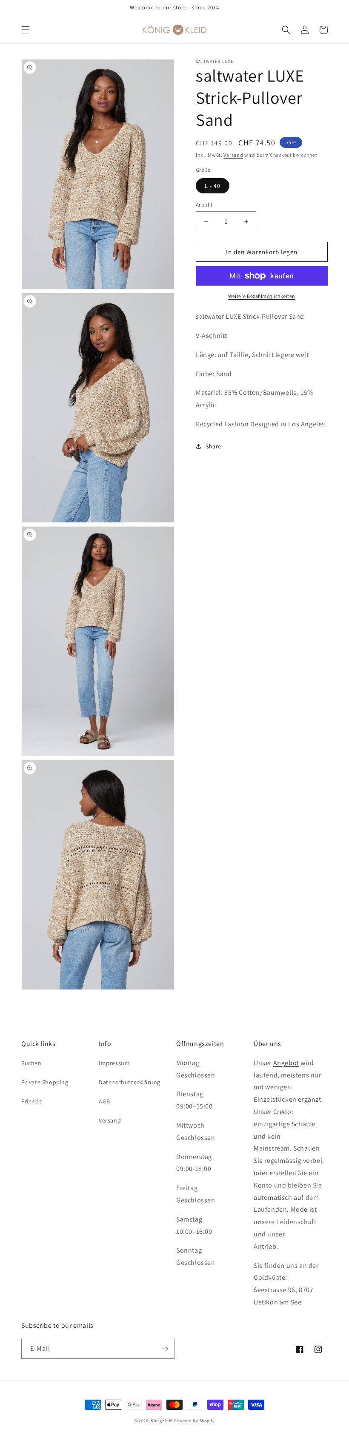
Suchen (31, 1063)
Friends (31, 1101)
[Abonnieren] (164, 1349)
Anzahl (204, 204)
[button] (25, 29)
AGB (104, 1101)
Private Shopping (45, 1082)
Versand (233, 155)
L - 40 (212, 186)
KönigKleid (162, 1420)
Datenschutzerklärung (129, 1082)
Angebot (286, 1062)
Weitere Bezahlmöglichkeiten (261, 296)
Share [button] (213, 446)
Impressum (114, 1063)
